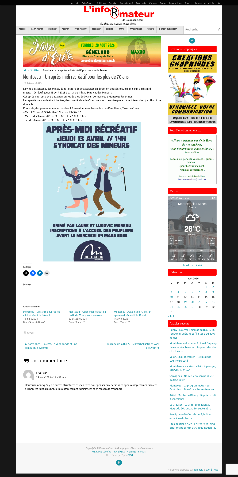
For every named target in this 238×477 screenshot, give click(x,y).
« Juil (171, 316)
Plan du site (119, 451)
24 (171, 307)
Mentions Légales (101, 451)
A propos (131, 451)
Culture (153, 3)
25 (178, 307)
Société (112, 3)
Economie (141, 3)
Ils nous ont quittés (204, 3)
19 (185, 302)
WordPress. (212, 469)
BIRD (130, 455)
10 (171, 297)
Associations (175, 3)
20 (192, 302)
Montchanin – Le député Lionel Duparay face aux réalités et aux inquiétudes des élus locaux (193, 347)
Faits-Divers (87, 3)
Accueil (74, 3)
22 (206, 302)
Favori (30, 332)
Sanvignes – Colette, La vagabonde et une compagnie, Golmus (51, 346)
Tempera (198, 469)
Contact (142, 451)
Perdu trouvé (126, 3)
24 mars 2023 (34, 83)
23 (213, 302)
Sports (188, 3)
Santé (163, 3)
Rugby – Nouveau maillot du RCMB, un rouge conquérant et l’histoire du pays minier (192, 333)
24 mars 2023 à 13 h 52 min (51, 377)
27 (192, 307)
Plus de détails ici (192, 265)
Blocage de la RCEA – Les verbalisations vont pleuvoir (133, 346)
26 (185, 307)
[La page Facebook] (192, 41)
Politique (101, 3)
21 (199, 302)
